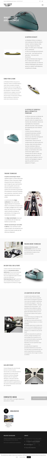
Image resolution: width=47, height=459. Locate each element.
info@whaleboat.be (29, 444)
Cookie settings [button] (22, 457)
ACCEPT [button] (28, 457)
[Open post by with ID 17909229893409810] (8, 418)
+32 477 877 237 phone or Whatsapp (33, 441)
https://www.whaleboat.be (31, 447)
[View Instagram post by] (12, 421)
